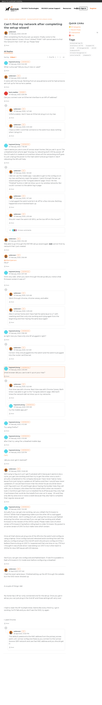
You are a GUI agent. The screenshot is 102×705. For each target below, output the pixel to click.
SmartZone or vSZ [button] (76, 45)
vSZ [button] (94, 48)
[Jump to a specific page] (63, 57)
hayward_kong (14, 62)
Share (6, 46)
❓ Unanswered (83, 33)
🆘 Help (71, 35)
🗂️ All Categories (75, 27)
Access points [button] (75, 50)
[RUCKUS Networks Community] (12, 8)
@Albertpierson (10, 260)
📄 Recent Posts (75, 30)
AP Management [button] (83, 48)
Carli (5, 455)
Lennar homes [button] (75, 55)
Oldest (12, 57)
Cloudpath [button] (90, 45)
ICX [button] (72, 48)
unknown (12, 32)
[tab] (8, 51)
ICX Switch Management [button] (78, 53)
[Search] (77, 8)
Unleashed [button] (87, 55)
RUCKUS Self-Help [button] (76, 43)
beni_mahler (13, 92)
